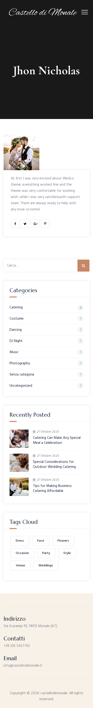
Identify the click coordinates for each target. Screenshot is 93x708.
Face (40, 541)
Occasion (22, 553)
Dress (20, 541)
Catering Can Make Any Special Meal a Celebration (57, 441)
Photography (20, 363)
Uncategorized (21, 386)
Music (14, 352)
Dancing (16, 330)
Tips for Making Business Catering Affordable (52, 489)
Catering (16, 307)
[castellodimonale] (43, 12)
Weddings (45, 565)
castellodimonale (53, 693)
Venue (20, 565)
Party (46, 553)
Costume (17, 319)
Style (67, 553)
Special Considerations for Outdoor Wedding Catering (54, 465)
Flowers (63, 541)
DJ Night (16, 341)
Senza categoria (22, 374)
